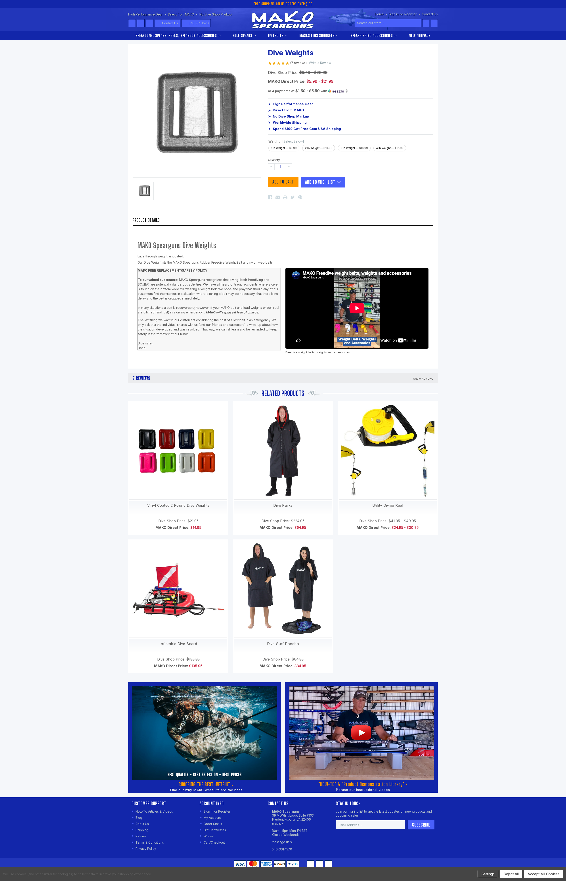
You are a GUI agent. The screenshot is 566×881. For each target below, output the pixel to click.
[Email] (277, 197)
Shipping (142, 830)
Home (379, 14)
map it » (277, 823)
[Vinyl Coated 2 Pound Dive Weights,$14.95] (178, 450)
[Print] (285, 197)
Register (410, 14)
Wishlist (209, 836)
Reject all (511, 874)
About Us (142, 824)
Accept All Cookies (543, 874)
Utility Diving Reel (387, 505)
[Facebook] (270, 197)
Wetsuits (276, 35)
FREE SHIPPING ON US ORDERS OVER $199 (283, 4)
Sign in (394, 14)
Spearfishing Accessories (372, 35)
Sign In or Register (217, 811)
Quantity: (274, 160)
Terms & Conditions (150, 842)
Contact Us (170, 23)
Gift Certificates (215, 830)
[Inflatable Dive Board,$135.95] (178, 588)
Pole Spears (243, 35)
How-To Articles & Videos (154, 811)
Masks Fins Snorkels (317, 35)
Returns (141, 836)
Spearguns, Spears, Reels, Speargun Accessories (177, 35)
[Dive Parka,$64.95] (283, 450)
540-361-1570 (199, 23)
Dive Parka (283, 505)
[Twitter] (293, 197)
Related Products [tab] (283, 393)
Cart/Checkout (214, 842)
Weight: (286, 141)
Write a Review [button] (320, 63)
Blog (139, 817)
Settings (488, 874)
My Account (212, 817)
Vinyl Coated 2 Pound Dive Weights (178, 505)
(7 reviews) (299, 63)
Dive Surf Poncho (283, 643)
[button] (350, 91)
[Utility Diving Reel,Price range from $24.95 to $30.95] (387, 450)
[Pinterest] (300, 197)
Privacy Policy (146, 848)
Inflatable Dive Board (178, 643)
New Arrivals (419, 35)
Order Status (213, 824)
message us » (282, 842)
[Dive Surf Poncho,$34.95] (283, 588)
